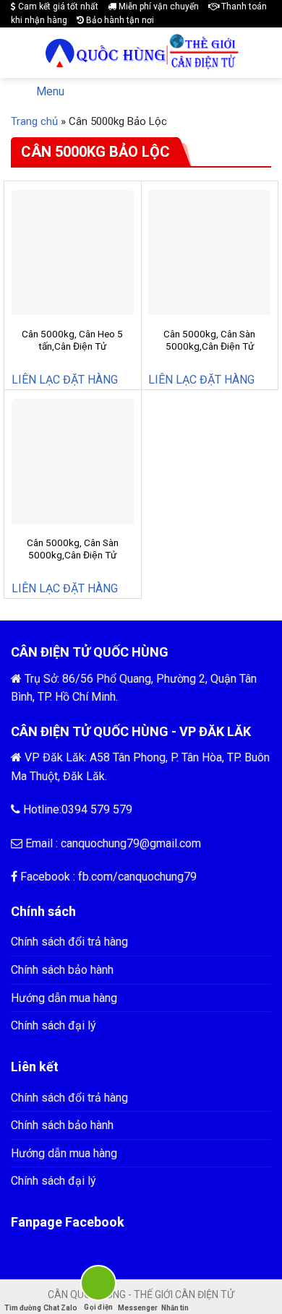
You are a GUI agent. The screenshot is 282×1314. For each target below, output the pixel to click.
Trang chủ (34, 121)
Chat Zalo (60, 1308)
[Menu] (19, 53)
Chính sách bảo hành (62, 970)
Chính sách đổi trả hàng (69, 941)
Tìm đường (22, 1308)
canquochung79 (157, 876)
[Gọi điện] (99, 1285)
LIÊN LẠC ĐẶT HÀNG (65, 379)
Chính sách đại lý (53, 1025)
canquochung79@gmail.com (131, 843)
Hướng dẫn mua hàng (64, 998)
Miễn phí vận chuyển (157, 6)
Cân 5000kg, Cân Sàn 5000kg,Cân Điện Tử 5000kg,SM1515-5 (73, 555)
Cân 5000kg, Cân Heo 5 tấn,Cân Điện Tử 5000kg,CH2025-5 (72, 346)
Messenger (137, 1308)
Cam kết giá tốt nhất (57, 6)
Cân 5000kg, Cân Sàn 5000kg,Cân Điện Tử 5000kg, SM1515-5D (209, 346)
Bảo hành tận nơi (119, 20)
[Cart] (261, 53)
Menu (50, 91)
